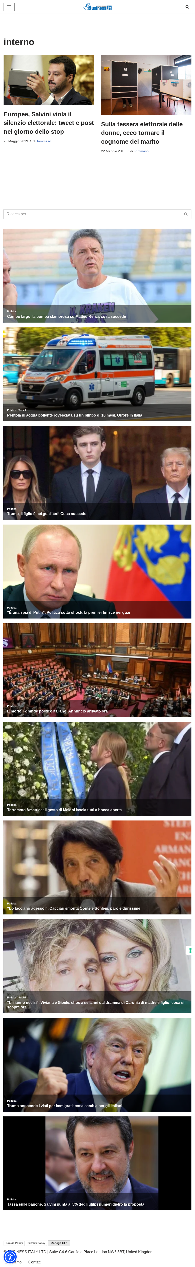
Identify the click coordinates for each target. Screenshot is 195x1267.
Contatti (34, 1262)
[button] (10, 1257)
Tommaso (43, 141)
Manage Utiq (59, 1243)
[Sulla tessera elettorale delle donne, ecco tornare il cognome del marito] (146, 85)
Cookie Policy (14, 1243)
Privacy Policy (36, 1243)
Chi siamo (13, 1262)
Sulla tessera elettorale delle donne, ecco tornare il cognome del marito (142, 133)
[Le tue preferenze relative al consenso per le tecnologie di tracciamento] (190, 950)
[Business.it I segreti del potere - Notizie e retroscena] (97, 6)
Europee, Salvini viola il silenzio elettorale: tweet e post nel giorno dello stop (49, 123)
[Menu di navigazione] (9, 7)
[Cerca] (187, 7)
